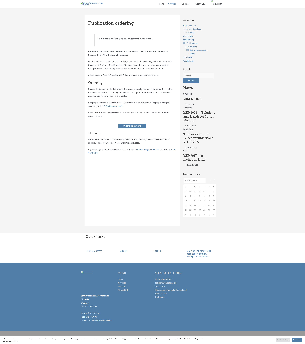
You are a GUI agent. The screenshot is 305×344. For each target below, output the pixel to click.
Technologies (161, 297)
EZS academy (189, 25)
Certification (188, 36)
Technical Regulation (192, 29)
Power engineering (163, 279)
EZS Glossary (94, 250)
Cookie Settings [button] (283, 340)
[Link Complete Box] (199, 98)
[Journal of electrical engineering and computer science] (190, 245)
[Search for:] (198, 75)
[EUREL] (157, 245)
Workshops (188, 61)
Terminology (189, 32)
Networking (188, 40)
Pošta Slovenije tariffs (113, 106)
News (161, 4)
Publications (192, 43)
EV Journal (191, 47)
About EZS (200, 4)
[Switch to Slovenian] (216, 4)
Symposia (187, 57)
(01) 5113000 (93, 313)
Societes (185, 4)
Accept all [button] (297, 340)
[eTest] (123, 245)
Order (192, 54)
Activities (172, 4)
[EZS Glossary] (90, 245)
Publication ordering (199, 50)
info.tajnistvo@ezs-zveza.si (147, 149)
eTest (123, 250)
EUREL (157, 250)
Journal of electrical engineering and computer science (199, 253)
